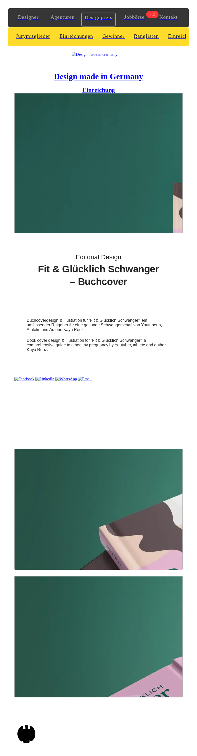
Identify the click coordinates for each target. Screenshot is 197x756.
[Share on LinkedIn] (44, 379)
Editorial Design (98, 257)
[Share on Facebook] (24, 379)
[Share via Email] (85, 379)
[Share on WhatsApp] (66, 379)
